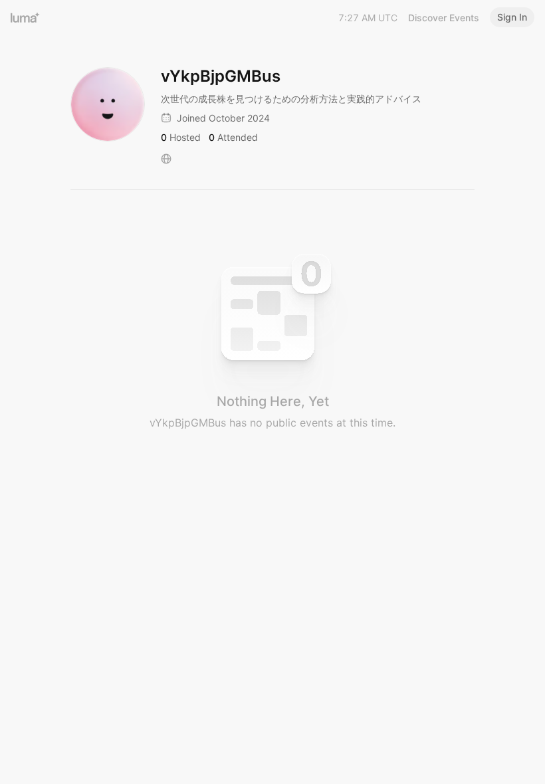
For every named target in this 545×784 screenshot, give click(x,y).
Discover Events (443, 17)
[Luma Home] (25, 17)
